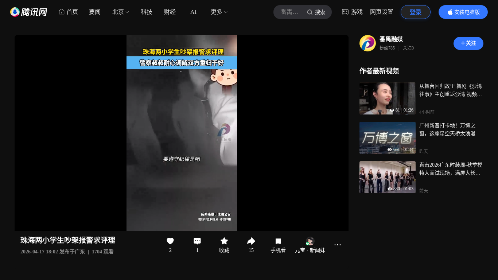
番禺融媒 (391, 39)
